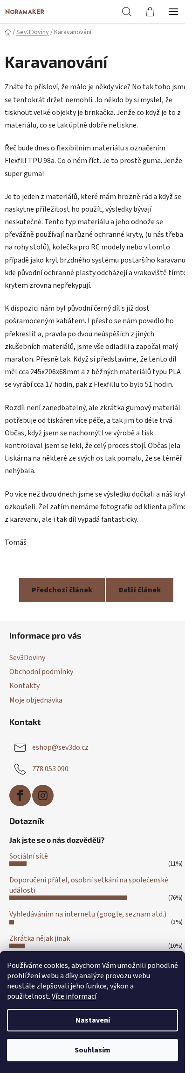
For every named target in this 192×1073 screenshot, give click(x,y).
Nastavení (92, 1020)
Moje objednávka (35, 700)
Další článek (140, 590)
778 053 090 (50, 768)
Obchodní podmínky (41, 672)
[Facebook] (20, 795)
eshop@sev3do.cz (60, 747)
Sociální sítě (28, 856)
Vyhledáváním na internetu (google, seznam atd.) (87, 914)
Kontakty (24, 686)
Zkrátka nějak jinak (39, 938)
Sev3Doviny (27, 658)
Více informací (74, 996)
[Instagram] (43, 795)
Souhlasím (92, 1050)
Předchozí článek (62, 590)
